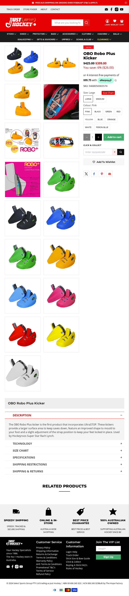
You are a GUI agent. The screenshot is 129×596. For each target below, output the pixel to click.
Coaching (102, 34)
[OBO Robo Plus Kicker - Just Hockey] (22, 63)
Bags (53, 34)
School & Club (83, 39)
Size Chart (108, 92)
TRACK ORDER (13, 9)
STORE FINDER (30, 9)
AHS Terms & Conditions (49, 564)
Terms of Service (45, 570)
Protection (39, 34)
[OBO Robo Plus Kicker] (22, 373)
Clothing (86, 34)
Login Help (71, 551)
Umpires (66, 39)
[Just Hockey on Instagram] (116, 9)
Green (108, 111)
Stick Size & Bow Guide (78, 558)
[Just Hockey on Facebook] (111, 9)
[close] (125, 2)
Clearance (103, 39)
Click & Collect (73, 561)
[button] (64, 415)
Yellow (89, 119)
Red (118, 111)
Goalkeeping (24, 39)
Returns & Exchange (46, 554)
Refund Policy (43, 574)
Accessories (69, 34)
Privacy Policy (43, 547)
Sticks (10, 34)
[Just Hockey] (21, 23)
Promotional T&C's (45, 567)
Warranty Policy (44, 560)
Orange (111, 119)
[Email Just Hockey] (106, 9)
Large (88, 98)
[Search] (120, 152)
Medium (100, 98)
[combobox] (67, 22)
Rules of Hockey (74, 568)
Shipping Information (47, 550)
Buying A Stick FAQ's (76, 565)
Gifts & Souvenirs (46, 39)
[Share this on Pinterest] (102, 174)
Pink (87, 111)
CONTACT (55, 9)
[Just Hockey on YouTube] (121, 9)
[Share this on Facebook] (94, 174)
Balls (116, 34)
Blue (100, 119)
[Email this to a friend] (110, 174)
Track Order (72, 555)
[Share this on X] (86, 174)
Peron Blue (102, 127)
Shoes (23, 34)
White (88, 127)
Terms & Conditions (46, 557)
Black (98, 111)
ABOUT (44, 9)
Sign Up (108, 556)
